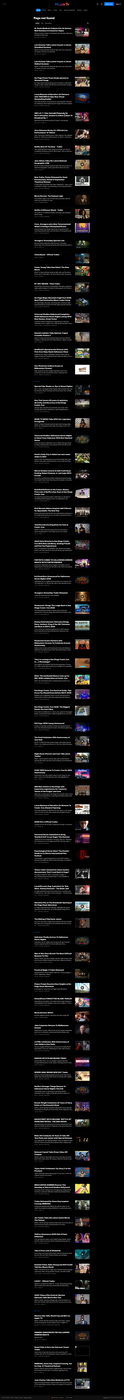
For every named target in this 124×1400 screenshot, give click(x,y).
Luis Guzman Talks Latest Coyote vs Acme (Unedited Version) (52, 46)
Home (38, 10)
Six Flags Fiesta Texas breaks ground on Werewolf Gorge (51, 79)
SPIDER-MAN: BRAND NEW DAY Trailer (51, 1072)
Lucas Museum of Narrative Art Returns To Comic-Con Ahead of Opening (52, 806)
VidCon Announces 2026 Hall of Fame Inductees (50, 1235)
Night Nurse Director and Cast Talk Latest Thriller (52, 755)
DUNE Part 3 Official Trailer (46, 822)
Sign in (118, 4)
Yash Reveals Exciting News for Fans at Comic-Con (51, 526)
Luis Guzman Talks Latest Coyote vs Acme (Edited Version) (52, 63)
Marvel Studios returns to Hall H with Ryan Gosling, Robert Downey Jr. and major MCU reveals (52, 473)
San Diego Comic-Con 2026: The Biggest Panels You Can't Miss (52, 708)
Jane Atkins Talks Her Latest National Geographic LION (50, 162)
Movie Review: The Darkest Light (48, 196)
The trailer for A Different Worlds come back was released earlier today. (52, 213)
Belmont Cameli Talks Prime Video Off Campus (51, 1153)
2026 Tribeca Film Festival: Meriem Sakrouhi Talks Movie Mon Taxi (49, 1296)
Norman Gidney (43, 202)
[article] (62, 34)
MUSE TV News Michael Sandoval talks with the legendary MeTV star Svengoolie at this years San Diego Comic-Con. (52, 425)
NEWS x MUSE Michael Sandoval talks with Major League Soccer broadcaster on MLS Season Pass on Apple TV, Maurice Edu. (52, 1321)
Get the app (69, 1397)
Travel (55, 10)
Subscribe (109, 4)
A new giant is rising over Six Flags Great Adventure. (50, 989)
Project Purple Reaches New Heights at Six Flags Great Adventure (52, 985)
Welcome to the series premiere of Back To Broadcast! (51, 120)
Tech (60, 10)
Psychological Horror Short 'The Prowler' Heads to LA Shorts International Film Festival (51, 853)
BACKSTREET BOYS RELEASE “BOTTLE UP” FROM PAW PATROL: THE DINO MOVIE (53, 1120)
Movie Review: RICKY (43, 1013)
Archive (79, 10)
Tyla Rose (49, 962)
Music (49, 10)
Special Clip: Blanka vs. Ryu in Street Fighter (53, 386)
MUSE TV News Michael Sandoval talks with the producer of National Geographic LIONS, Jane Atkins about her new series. (53, 166)
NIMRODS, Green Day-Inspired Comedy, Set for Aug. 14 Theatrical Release (53, 1365)
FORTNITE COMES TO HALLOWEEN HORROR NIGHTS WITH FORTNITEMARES (53, 561)
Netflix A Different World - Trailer (48, 210)
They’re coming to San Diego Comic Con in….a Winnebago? (51, 660)
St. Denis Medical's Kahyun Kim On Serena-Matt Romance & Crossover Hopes (53, 29)
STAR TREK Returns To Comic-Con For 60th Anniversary (53, 771)
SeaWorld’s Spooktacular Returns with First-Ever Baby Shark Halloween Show (51, 350)
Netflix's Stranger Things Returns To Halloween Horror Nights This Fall (50, 1087)
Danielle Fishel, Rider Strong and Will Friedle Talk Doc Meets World (53, 1266)
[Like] (35, 40)
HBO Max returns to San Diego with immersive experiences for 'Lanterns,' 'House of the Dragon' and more (50, 789)
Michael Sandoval (44, 86)
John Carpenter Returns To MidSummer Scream (51, 1026)
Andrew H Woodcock (45, 374)
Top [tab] (42, 23)
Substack (105, 1397)
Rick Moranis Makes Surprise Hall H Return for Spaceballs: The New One (52, 509)
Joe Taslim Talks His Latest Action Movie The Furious (52, 1219)
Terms (20, 1397)
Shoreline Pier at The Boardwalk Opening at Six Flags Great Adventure (53, 904)
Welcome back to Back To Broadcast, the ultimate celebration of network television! (53, 34)
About (85, 10)
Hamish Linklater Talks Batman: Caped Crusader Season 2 (51, 334)
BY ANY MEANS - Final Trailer (47, 284)
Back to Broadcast (69, 10)
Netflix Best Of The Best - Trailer (48, 147)
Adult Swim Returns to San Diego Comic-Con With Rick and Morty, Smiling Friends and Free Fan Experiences (52, 543)
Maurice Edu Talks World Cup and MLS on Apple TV (52, 1317)
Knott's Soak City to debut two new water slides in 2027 (52, 455)
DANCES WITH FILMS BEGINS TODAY (50, 1058)
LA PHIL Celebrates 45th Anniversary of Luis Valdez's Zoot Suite (51, 1043)
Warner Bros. (38, 1337)
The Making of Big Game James (47, 919)
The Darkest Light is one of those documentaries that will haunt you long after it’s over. (52, 199)
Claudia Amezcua (44, 233)
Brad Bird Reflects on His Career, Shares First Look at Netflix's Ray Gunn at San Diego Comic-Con (53, 492)
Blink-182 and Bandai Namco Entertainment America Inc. (52, 681)
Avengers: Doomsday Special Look (49, 241)
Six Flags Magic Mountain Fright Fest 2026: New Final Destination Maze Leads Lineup (53, 299)
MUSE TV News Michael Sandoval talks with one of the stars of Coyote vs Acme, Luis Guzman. (53, 51)
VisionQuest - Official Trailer (46, 255)
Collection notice (27, 1397)
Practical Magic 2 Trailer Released (49, 970)
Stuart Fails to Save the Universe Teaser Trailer (51, 1348)
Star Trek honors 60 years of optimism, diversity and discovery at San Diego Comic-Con (51, 402)
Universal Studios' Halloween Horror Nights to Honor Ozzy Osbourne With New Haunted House (53, 438)
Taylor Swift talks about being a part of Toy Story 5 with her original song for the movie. (52, 1174)
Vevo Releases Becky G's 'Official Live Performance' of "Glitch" (51, 131)
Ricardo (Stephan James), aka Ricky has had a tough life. (51, 1015)
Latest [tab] (37, 23)
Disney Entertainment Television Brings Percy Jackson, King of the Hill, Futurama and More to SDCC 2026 (52, 624)
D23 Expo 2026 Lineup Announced (49, 723)
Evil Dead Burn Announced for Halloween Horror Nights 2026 (52, 577)
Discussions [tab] (48, 23)
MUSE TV (44, 37)
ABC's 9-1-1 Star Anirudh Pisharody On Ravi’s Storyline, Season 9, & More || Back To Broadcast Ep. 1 (53, 115)
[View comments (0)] (47, 40)
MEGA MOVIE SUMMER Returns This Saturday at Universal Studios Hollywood (52, 1186)
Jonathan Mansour (43, 925)
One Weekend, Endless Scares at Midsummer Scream (48, 367)
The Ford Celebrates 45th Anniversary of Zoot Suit (52, 738)
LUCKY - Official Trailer (44, 1281)
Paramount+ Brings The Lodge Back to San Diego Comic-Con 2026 (52, 606)
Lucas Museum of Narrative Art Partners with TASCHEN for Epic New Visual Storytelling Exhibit (51, 96)
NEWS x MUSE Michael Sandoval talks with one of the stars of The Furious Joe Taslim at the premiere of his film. (53, 1223)
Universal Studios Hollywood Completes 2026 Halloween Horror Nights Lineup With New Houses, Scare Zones (53, 316)
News (44, 10)
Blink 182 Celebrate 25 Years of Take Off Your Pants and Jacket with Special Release (53, 1137)
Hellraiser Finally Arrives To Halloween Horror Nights (51, 938)
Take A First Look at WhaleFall (47, 1251)
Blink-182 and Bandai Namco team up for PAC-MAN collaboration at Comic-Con (51, 677)
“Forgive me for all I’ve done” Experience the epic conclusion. (53, 824)
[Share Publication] (101, 4)
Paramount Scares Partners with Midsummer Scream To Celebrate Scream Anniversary (52, 643)
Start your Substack (58, 1397)
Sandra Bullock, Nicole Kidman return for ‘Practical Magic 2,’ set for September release (53, 973)
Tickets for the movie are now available (46, 595)
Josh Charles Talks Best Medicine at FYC (52, 1380)
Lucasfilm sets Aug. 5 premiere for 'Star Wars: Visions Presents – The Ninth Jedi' (51, 887)
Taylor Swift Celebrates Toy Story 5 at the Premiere (52, 1170)
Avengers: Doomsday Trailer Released (51, 593)
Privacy (16, 1397)
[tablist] (43, 23)
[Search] (97, 4)
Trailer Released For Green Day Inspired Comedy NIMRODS (51, 1202)
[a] (82, 32)
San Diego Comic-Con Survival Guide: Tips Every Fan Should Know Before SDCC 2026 (52, 691)
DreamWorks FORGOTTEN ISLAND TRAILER (53, 999)
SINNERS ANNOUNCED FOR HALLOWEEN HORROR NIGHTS (51, 1333)
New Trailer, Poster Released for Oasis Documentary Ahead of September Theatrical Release (50, 179)
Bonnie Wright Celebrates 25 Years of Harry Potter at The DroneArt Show (53, 1104)
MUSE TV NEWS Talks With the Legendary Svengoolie (52, 420)
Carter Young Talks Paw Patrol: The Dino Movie (51, 268)
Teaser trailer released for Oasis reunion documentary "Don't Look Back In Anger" (51, 871)
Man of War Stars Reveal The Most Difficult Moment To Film (53, 955)
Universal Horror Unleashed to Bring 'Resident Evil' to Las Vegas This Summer (52, 836)
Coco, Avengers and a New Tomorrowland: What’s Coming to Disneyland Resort (52, 225)
